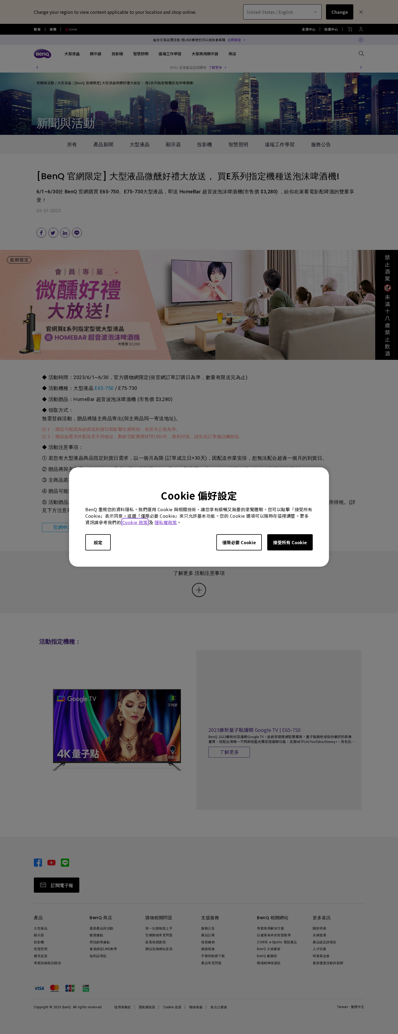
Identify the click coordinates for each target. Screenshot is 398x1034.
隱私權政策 (166, 522)
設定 (98, 542)
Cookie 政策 (135, 522)
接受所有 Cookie (290, 542)
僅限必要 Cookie (239, 542)
